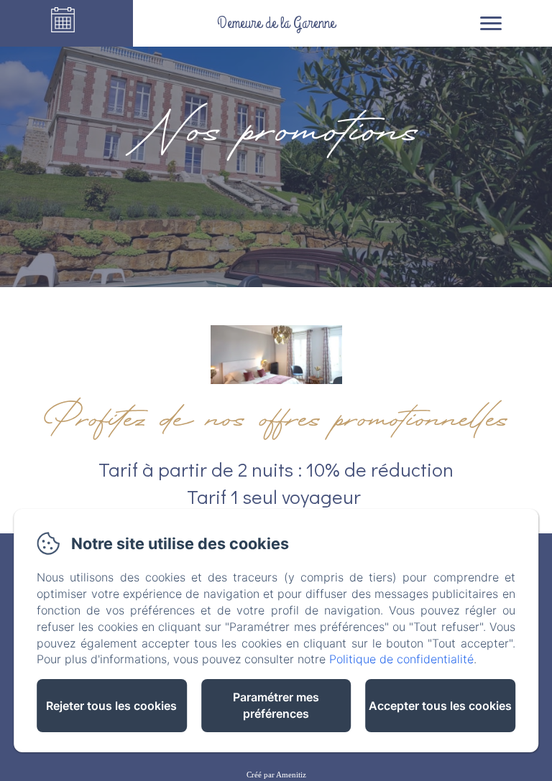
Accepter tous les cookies (440, 705)
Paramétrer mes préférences (276, 705)
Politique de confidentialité (401, 659)
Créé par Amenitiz (276, 774)
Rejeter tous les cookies (111, 705)
